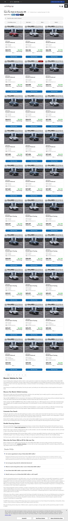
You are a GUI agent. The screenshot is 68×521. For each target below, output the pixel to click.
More (13, 52)
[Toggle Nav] (66, 6)
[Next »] (25, 375)
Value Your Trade (13, 56)
